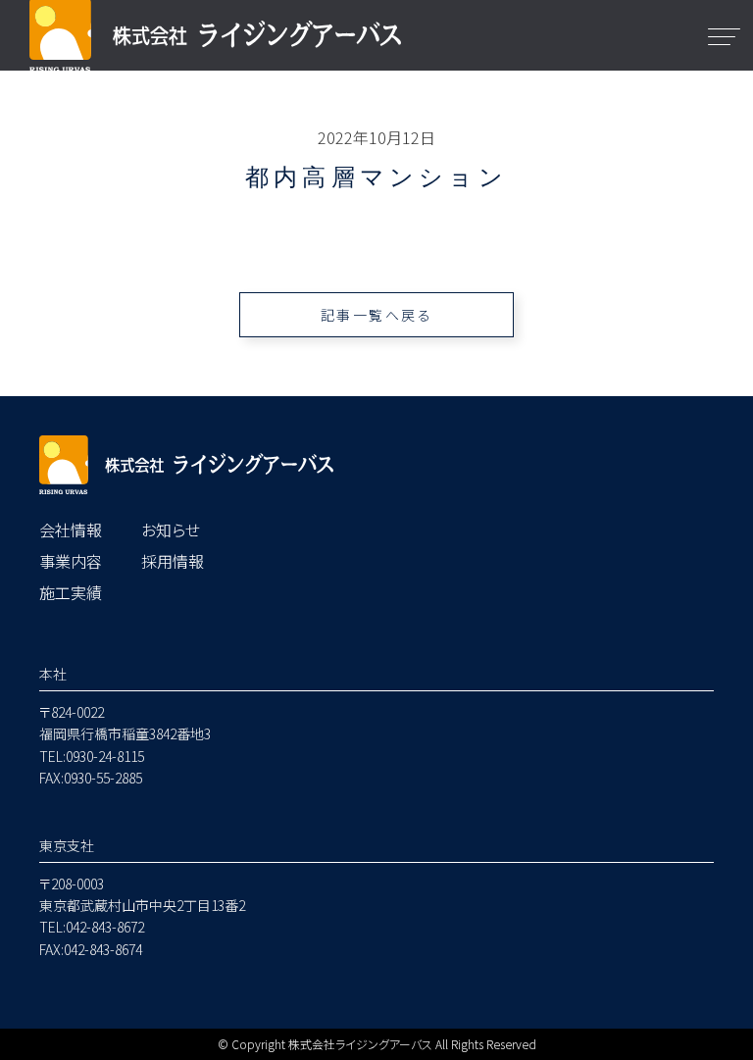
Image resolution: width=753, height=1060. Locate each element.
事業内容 (70, 561)
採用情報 (172, 561)
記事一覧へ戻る (377, 315)
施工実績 (70, 592)
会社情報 (70, 529)
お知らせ (170, 529)
